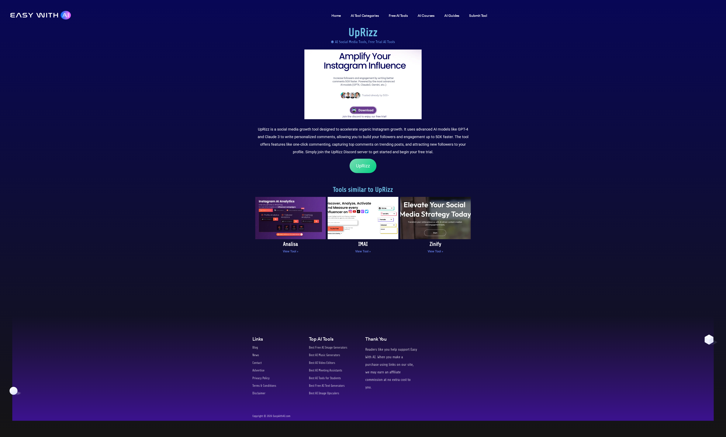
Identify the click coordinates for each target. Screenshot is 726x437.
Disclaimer (258, 393)
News (255, 355)
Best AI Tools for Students (325, 378)
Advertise (258, 370)
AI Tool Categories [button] (365, 15)
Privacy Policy (261, 378)
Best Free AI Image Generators (328, 347)
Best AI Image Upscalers (324, 393)
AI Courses (426, 15)
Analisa (290, 244)
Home (336, 15)
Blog (255, 347)
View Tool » (290, 251)
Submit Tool (478, 15)
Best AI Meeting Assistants (325, 370)
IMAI (363, 244)
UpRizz (363, 166)
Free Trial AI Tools (381, 42)
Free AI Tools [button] (398, 15)
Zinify (435, 244)
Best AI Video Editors (322, 363)
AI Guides (451, 15)
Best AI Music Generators (324, 355)
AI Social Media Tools (350, 42)
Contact (257, 363)
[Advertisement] (363, 287)
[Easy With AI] (41, 14)
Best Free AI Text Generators (327, 385)
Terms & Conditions (264, 385)
